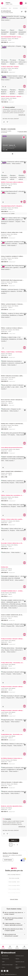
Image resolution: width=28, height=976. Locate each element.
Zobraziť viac (21, 114)
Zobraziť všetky (14, 899)
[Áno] (4, 122)
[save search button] (25, 11)
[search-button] (21, 3)
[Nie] (7, 122)
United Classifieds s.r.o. (12, 974)
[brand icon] (2, 3)
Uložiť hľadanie (8, 859)
